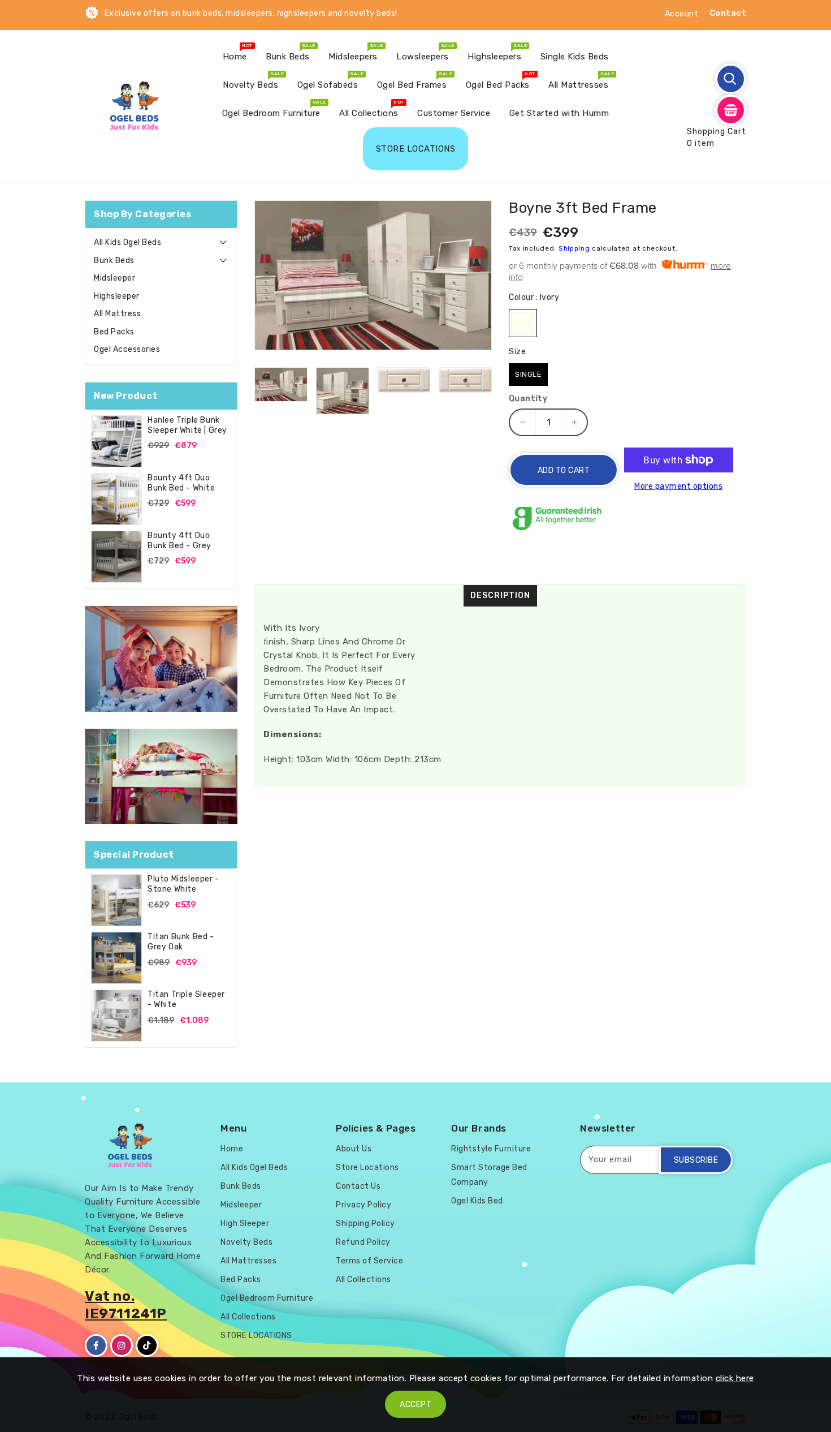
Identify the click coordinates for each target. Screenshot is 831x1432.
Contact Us (358, 1186)
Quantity (528, 399)
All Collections (248, 1317)
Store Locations (367, 1167)
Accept (415, 1404)
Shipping (574, 248)
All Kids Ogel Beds (127, 242)
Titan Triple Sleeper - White (186, 999)
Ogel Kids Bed (477, 1201)
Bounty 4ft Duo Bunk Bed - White (181, 483)
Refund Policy (363, 1242)
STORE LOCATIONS (256, 1335)
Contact (728, 13)
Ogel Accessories (127, 349)
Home (231, 1149)
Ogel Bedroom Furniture (266, 1298)
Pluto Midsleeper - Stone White (183, 884)
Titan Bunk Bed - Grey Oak (181, 942)
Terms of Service (369, 1261)
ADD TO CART (564, 470)
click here (735, 1378)
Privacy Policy (363, 1205)
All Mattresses (248, 1261)
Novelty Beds (246, 1242)
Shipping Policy (365, 1223)
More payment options (678, 486)
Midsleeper (114, 278)
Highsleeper (117, 296)
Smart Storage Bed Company (489, 1175)
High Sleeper (244, 1223)
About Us (353, 1149)
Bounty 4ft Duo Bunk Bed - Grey (179, 541)
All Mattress (117, 314)
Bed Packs (114, 332)
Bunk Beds (114, 260)
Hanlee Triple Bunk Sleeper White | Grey (187, 425)
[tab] (161, 242)
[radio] (523, 323)
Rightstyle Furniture (491, 1149)
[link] (161, 659)
